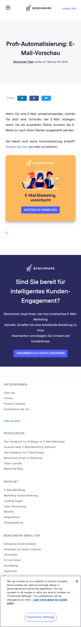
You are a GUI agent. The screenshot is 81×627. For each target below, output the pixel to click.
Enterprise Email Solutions (20, 544)
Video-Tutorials (13, 463)
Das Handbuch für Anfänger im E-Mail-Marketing (34, 441)
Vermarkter (11, 554)
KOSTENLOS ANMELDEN (40, 210)
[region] (40, 601)
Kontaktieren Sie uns (16, 409)
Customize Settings (41, 617)
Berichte (9, 511)
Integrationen (12, 517)
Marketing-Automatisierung (21, 495)
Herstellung (11, 565)
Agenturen (10, 571)
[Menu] (9, 7)
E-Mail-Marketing (14, 490)
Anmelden (69, 8)
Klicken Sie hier (16, 147)
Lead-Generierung (15, 506)
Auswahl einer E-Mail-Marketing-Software (30, 447)
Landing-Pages (13, 501)
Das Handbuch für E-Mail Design (24, 452)
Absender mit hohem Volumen (22, 549)
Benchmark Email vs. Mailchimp (23, 458)
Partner (8, 398)
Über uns (9, 393)
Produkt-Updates (14, 403)
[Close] (77, 581)
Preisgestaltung (13, 522)
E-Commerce (12, 560)
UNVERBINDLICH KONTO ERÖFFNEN (40, 353)
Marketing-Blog (13, 468)
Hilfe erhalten (12, 421)
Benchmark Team (23, 61)
